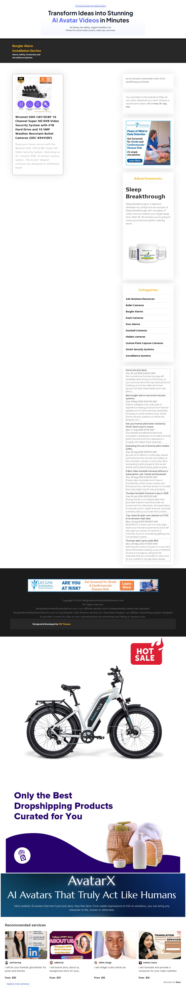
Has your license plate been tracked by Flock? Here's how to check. (146, 425)
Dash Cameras (134, 317)
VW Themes (64, 624)
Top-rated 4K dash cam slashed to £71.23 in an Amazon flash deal (147, 517)
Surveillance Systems (138, 355)
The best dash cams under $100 (142, 540)
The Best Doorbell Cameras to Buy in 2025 (147, 493)
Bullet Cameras (135, 305)
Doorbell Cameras (136, 330)
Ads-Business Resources (140, 298)
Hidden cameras (135, 336)
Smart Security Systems (140, 349)
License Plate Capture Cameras (144, 343)
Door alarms (133, 324)
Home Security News (136, 370)
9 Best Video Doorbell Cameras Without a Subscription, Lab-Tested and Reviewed (147, 473)
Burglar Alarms (134, 311)
